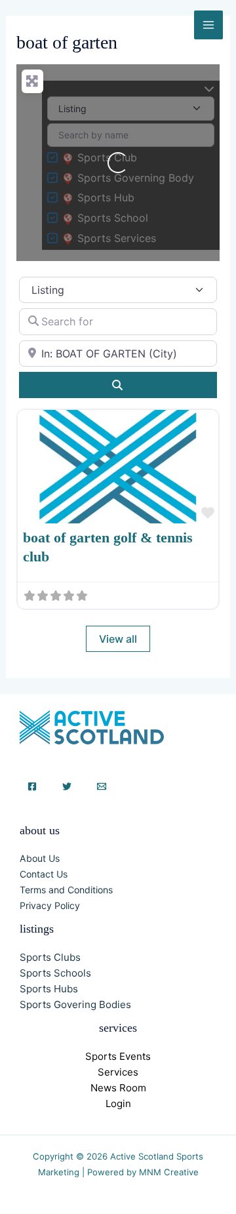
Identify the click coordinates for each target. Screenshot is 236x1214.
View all (118, 638)
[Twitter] (66, 786)
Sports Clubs (50, 957)
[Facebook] (32, 786)
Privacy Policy (50, 905)
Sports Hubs (49, 988)
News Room (118, 1088)
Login (118, 1103)
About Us (40, 858)
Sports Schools (55, 973)
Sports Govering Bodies (75, 1004)
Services (118, 1072)
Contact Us (44, 874)
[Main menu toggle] (208, 24)
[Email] (101, 786)
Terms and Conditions (66, 889)
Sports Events (118, 1056)
